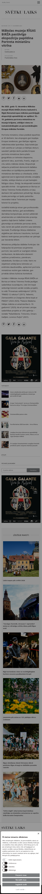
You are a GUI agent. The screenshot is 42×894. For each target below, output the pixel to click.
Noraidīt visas (21, 880)
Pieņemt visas (21, 875)
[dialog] (21, 862)
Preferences (12, 863)
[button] (38, 833)
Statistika (11, 867)
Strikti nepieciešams (15, 860)
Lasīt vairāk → (21, 889)
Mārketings (12, 870)
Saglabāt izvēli (21, 884)
